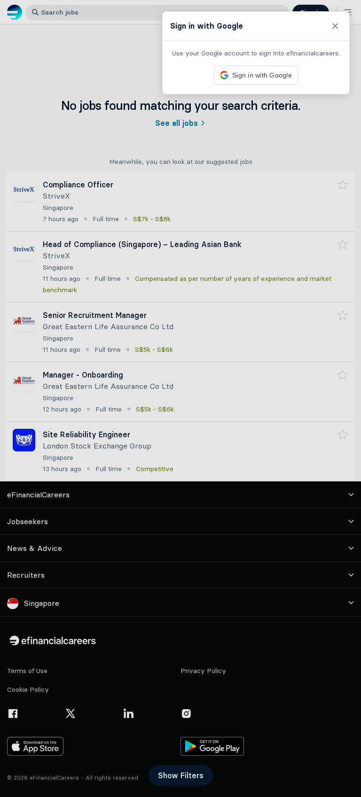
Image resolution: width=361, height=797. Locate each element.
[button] (180, 398)
